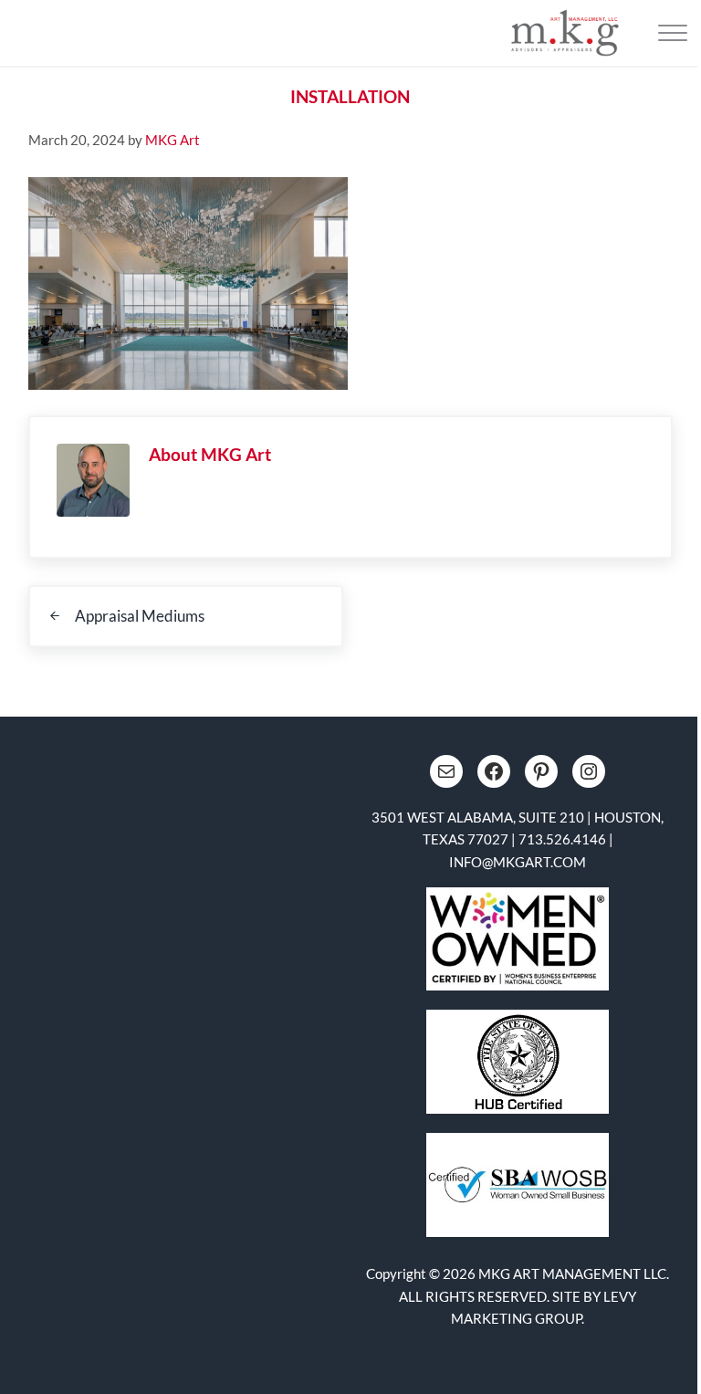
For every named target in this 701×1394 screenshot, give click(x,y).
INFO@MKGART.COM (517, 862)
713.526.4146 (562, 839)
